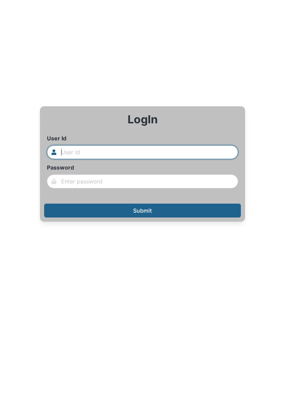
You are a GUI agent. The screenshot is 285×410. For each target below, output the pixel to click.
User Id (56, 138)
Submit (142, 210)
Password (60, 167)
